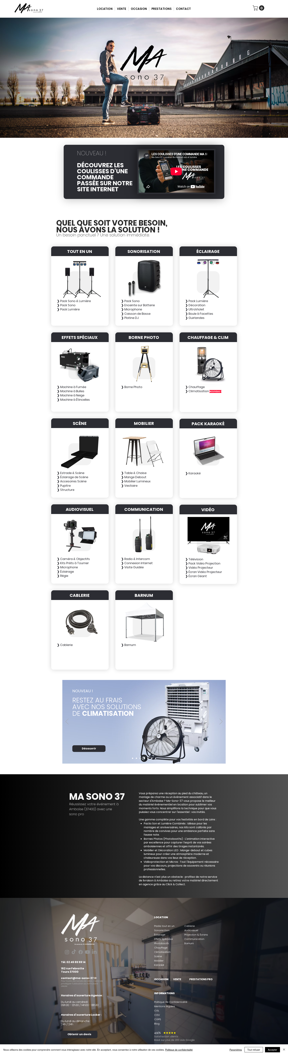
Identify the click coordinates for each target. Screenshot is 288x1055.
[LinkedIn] (94, 952)
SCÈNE (79, 423)
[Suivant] (221, 722)
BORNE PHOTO (143, 337)
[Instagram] (67, 952)
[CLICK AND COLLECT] (136, 758)
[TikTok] (74, 952)
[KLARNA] (144, 758)
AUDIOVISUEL (80, 509)
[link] (259, 7)
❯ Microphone (131, 309)
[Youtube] (87, 952)
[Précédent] (67, 722)
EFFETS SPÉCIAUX (80, 337)
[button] (105, 9)
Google (190, 1040)
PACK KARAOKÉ (208, 424)
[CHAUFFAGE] (151, 758)
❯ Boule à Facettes (199, 314)
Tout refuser (253, 1049)
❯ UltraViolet (194, 309)
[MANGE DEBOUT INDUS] (155, 758)
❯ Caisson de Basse (135, 314)
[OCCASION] (147, 758)
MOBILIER (144, 423)
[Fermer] (284, 1049)
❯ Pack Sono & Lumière (74, 301)
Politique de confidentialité (179, 1049)
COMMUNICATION (143, 509)
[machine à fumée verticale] (140, 758)
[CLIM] (132, 758)
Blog (157, 1023)
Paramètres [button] (236, 1049)
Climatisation (162, 952)
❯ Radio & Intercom (135, 559)
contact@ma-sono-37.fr (79, 978)
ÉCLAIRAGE (208, 251)
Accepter (272, 1049)
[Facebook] (81, 952)
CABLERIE (80, 595)
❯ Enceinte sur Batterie (138, 305)
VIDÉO (207, 510)
